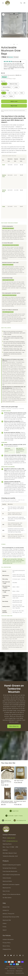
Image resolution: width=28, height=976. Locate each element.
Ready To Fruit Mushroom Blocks (11, 894)
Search (5, 930)
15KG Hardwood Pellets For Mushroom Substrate (7, 802)
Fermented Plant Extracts (9, 868)
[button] (3, 3)
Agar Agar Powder (18, 780)
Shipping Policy (7, 949)
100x (21, 93)
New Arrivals (6, 891)
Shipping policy (19, 970)
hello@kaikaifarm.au (12, 841)
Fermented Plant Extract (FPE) (11, 917)
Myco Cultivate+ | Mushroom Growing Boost (6, 782)
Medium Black (7, 87)
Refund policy (12, 968)
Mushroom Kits (7, 887)
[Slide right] (17, 44)
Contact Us (6, 910)
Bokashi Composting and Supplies (12, 864)
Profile (4, 926)
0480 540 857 (11, 838)
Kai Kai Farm (13, 966)
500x (4, 96)
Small (4, 83)
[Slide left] (10, 44)
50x (15, 93)
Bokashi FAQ (6, 907)
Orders (4, 923)
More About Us (13, 726)
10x (4, 93)
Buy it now (14, 105)
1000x (11, 96)
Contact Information (8, 939)
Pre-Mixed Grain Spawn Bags (20, 802)
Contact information (10, 973)
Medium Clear (13, 83)
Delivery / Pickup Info (8, 913)
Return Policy (6, 946)
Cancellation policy (20, 973)
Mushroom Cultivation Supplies (11, 884)
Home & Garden (7, 878)
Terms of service (10, 970)
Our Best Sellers (7, 897)
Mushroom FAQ (7, 920)
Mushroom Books (7, 881)
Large (16, 87)
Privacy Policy (6, 942)
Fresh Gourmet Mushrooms (10, 871)
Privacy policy (20, 968)
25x (9, 93)
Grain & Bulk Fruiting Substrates (11, 874)
